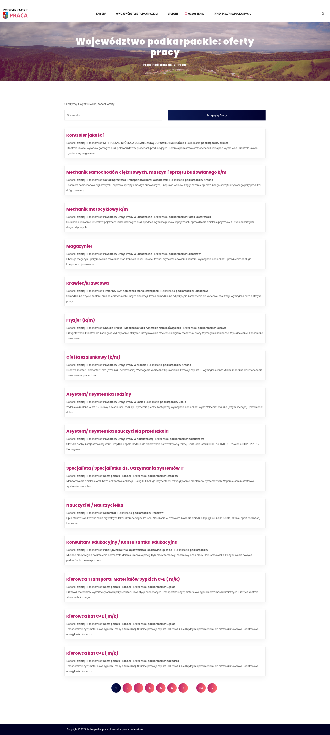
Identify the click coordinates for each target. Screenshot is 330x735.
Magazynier (79, 246)
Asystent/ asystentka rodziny (98, 394)
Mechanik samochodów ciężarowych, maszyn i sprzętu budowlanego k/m (146, 172)
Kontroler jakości (85, 135)
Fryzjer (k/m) (80, 320)
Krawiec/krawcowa (87, 283)
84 (201, 688)
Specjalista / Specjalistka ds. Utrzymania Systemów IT (125, 468)
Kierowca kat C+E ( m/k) (92, 616)
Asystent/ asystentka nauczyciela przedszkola (117, 431)
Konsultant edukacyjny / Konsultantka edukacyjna (122, 542)
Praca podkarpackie (157, 64)
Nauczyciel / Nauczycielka (94, 505)
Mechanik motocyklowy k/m (97, 209)
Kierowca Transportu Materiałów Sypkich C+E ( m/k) (123, 579)
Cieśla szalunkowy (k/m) (93, 357)
